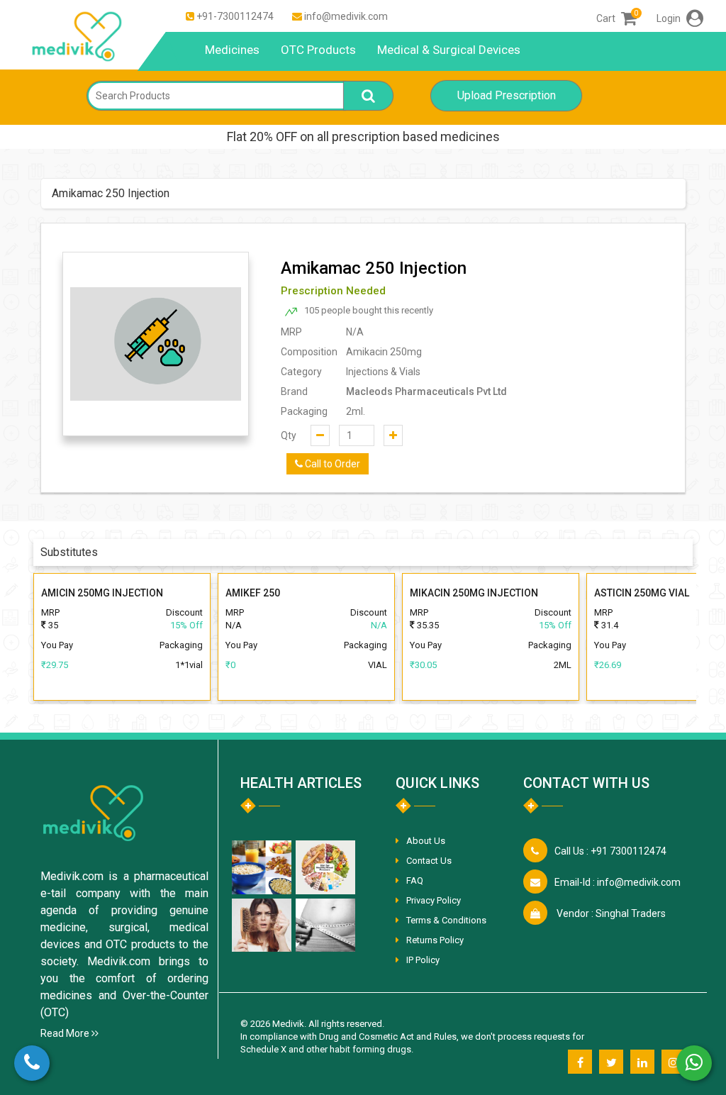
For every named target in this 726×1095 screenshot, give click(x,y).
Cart (616, 18)
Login (670, 18)
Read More (65, 1033)
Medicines (232, 50)
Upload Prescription (506, 95)
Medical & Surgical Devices (448, 50)
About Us (425, 840)
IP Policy (423, 960)
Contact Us (429, 860)
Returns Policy (435, 940)
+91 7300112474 (610, 851)
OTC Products (318, 50)
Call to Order (331, 463)
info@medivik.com (346, 16)
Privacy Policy (433, 900)
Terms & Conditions (446, 920)
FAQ (414, 880)
